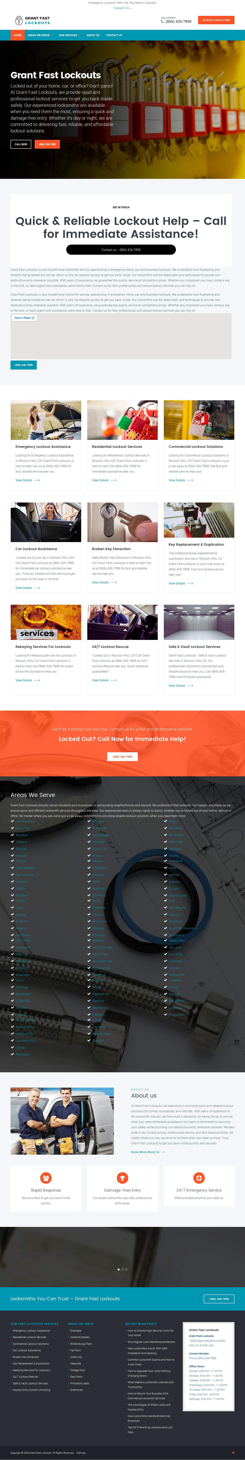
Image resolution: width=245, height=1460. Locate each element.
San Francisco (25, 821)
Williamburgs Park (81, 1344)
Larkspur (22, 882)
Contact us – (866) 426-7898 (121, 250)
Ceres (172, 868)
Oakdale (174, 882)
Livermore (175, 1008)
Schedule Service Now (216, 20)
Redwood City (101, 968)
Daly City (22, 954)
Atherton (21, 1008)
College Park (77, 1370)
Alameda (98, 842)
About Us (93, 35)
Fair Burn (75, 1350)
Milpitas (174, 968)
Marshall (22, 835)
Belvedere (175, 828)
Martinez (98, 1001)
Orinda (173, 987)
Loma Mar (99, 1027)
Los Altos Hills (25, 1040)
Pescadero (23, 1054)
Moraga (174, 994)
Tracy (19, 908)
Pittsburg (98, 1015)
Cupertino (98, 975)
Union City (99, 849)
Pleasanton (176, 1015)
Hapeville (75, 1363)
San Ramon (177, 1001)
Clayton (174, 914)
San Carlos (23, 940)
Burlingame (177, 935)
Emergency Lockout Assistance (31, 1330)
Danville (97, 980)
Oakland (21, 842)
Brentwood (99, 1008)
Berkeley (21, 849)
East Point (76, 1376)
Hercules (98, 914)
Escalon (174, 888)
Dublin (96, 987)
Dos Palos (99, 895)
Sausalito (175, 849)
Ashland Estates (80, 1337)
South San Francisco (183, 928)
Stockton (98, 928)
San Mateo (23, 994)
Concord (98, 1040)
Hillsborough (24, 1034)
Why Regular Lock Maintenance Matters (151, 1342)
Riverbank (175, 861)
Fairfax (20, 888)
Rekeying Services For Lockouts (31, 1370)
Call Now (21, 144)
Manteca (98, 875)
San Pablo (23, 935)
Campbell (175, 961)
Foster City (23, 1001)
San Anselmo (25, 875)
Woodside (22, 975)
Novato (174, 856)
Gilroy (20, 980)
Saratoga (22, 987)
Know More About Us (145, 1152)
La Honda (98, 1020)
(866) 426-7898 (178, 21)
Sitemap (81, 1452)
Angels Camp (178, 895)
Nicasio (97, 856)
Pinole (96, 901)
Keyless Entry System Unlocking (31, 1390)
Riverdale (175, 921)
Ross (172, 821)
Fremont (21, 856)
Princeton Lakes (79, 1383)
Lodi (172, 901)
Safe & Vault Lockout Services (30, 1383)
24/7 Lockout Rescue (25, 1376)
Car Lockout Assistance (27, 1350)
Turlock (21, 901)
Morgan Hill (177, 975)
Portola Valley (25, 1027)
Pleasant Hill (100, 994)
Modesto (98, 935)
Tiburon (21, 861)
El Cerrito (22, 921)
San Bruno (23, 961)
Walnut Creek (101, 1034)
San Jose (175, 947)
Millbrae (97, 940)
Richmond (99, 828)
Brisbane (22, 895)
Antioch (21, 1015)
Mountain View (102, 961)
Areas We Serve (39, 35)
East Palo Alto (25, 1020)
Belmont (21, 968)
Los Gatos (176, 954)
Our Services (68, 35)
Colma (20, 1047)
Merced (21, 914)
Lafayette (175, 980)
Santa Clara (177, 940)
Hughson (98, 888)
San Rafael (176, 835)
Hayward (98, 821)
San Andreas (177, 908)
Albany (20, 928)
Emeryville (99, 868)
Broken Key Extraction (26, 1357)
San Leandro (100, 835)
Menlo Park (100, 954)
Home (17, 35)
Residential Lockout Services (29, 1337)
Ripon (96, 882)
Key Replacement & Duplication (31, 1363)
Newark (97, 861)
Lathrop (174, 875)
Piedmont (98, 908)
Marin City (23, 828)
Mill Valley (176, 842)
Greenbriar (76, 1390)
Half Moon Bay (102, 947)
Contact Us (121, 8)
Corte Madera (25, 868)
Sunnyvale (23, 947)
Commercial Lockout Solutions (31, 1344)
